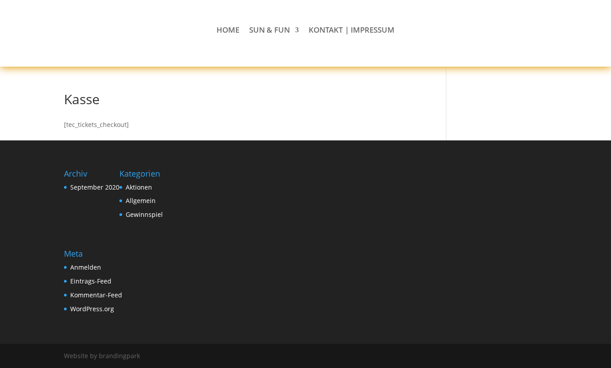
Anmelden (85, 267)
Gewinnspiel (144, 214)
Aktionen (139, 187)
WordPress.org (92, 309)
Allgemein (141, 200)
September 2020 (94, 187)
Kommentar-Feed (96, 295)
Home (227, 31)
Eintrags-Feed (90, 281)
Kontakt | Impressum (352, 31)
